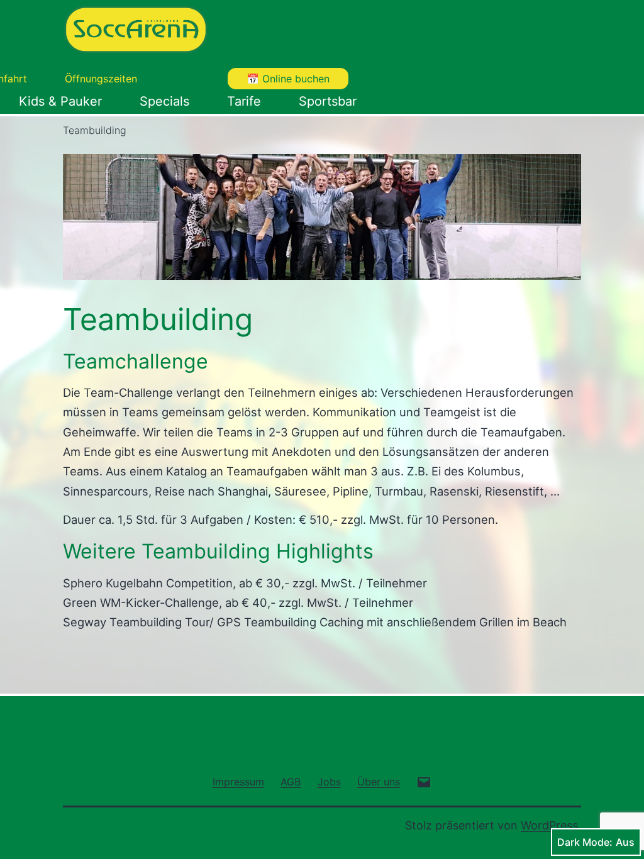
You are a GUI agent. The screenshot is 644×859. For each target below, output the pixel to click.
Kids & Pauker (60, 101)
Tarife (244, 101)
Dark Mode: (585, 842)
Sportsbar (328, 101)
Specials (164, 101)
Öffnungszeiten (101, 78)
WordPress (549, 825)
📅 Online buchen (288, 78)
